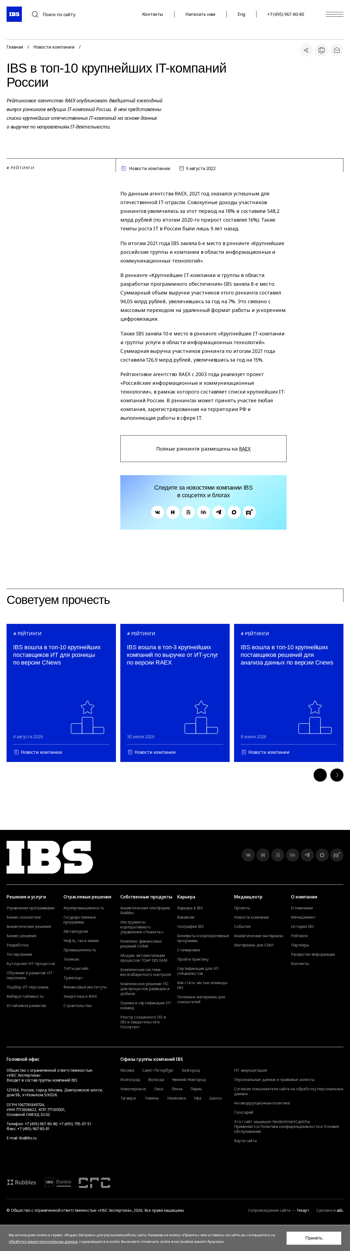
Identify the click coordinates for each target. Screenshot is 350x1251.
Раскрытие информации (313, 954)
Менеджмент (303, 917)
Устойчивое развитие (26, 1005)
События (242, 926)
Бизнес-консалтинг (24, 917)
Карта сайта (245, 1140)
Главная (15, 47)
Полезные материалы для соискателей (201, 999)
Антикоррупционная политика (262, 1103)
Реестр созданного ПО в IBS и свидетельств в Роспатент (143, 1022)
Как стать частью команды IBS (202, 985)
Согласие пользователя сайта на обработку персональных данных (288, 1091)
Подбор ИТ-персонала (27, 987)
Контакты (153, 14)
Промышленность (79, 950)
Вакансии (185, 917)
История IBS (302, 926)
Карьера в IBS (190, 908)
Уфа (197, 1098)
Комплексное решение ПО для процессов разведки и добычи (145, 988)
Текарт (302, 1210)
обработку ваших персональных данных (43, 1241)
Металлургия (75, 931)
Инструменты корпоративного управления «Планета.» (142, 927)
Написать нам (200, 14)
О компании (302, 908)
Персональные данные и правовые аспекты (274, 1079)
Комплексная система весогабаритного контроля (145, 972)
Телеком (71, 959)
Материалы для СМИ (253, 945)
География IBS (190, 926)
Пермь (196, 1088)
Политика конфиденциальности (289, 1126)
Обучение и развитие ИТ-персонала (30, 975)
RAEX (245, 448)
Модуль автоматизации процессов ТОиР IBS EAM (143, 958)
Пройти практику (193, 959)
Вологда (156, 1079)
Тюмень (152, 1098)
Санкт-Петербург (158, 1070)
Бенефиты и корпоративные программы (203, 938)
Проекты (242, 908)
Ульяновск (176, 1098)
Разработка (17, 945)
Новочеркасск (133, 1088)
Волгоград (130, 1079)
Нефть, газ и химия (80, 940)
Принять (313, 1238)
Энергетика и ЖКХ (80, 996)
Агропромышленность (83, 908)
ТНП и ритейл (75, 968)
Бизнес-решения (21, 935)
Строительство (77, 1005)
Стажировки (188, 950)
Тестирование (19, 954)
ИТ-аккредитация (250, 1070)
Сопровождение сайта (269, 1210)
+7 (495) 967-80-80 (285, 14)
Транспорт (73, 977)
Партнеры (300, 945)
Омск (158, 1088)
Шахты (215, 1098)
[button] (320, 775)
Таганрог (128, 1098)
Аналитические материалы (258, 935)
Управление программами (30, 908)
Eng (241, 14)
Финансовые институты (85, 987)
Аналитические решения (29, 926)
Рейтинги (299, 935)
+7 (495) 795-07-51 (75, 1123)
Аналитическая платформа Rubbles (145, 910)
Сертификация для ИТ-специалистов (198, 971)
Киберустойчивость (25, 996)
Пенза (176, 1088)
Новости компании (54, 47)
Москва (127, 1070)
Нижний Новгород (189, 1079)
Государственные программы (79, 920)
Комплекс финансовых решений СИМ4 (141, 944)
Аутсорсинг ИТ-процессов (31, 963)
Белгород (191, 1070)
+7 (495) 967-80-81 (33, 1128)
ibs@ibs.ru (28, 1137)
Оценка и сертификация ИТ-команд (146, 1005)
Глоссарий (243, 1112)
